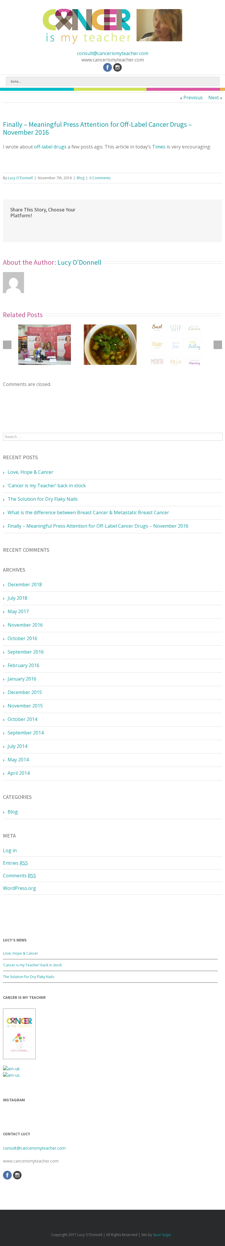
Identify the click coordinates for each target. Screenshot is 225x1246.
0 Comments (99, 177)
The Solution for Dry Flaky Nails (43, 499)
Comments (19, 875)
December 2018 (25, 584)
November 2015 (25, 706)
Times (159, 146)
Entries (15, 863)
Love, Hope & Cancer (30, 472)
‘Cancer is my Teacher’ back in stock (47, 485)
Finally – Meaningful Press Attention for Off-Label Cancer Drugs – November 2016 (97, 128)
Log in (10, 850)
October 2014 (22, 719)
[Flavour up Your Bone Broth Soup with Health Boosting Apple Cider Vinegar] (110, 344)
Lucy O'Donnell (20, 177)
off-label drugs (50, 146)
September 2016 (26, 652)
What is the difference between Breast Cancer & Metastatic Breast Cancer (88, 512)
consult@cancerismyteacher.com (112, 53)
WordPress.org (19, 888)
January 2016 (22, 679)
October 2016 (22, 638)
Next (213, 97)
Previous (193, 97)
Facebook (11, 228)
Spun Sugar (162, 1234)
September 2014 (26, 732)
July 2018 (17, 598)
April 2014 (19, 773)
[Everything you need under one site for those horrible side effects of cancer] (175, 344)
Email (25, 228)
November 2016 (25, 625)
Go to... (16, 81)
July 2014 (17, 746)
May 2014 (18, 759)
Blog (80, 177)
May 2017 (18, 611)
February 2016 (23, 665)
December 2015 (25, 692)
